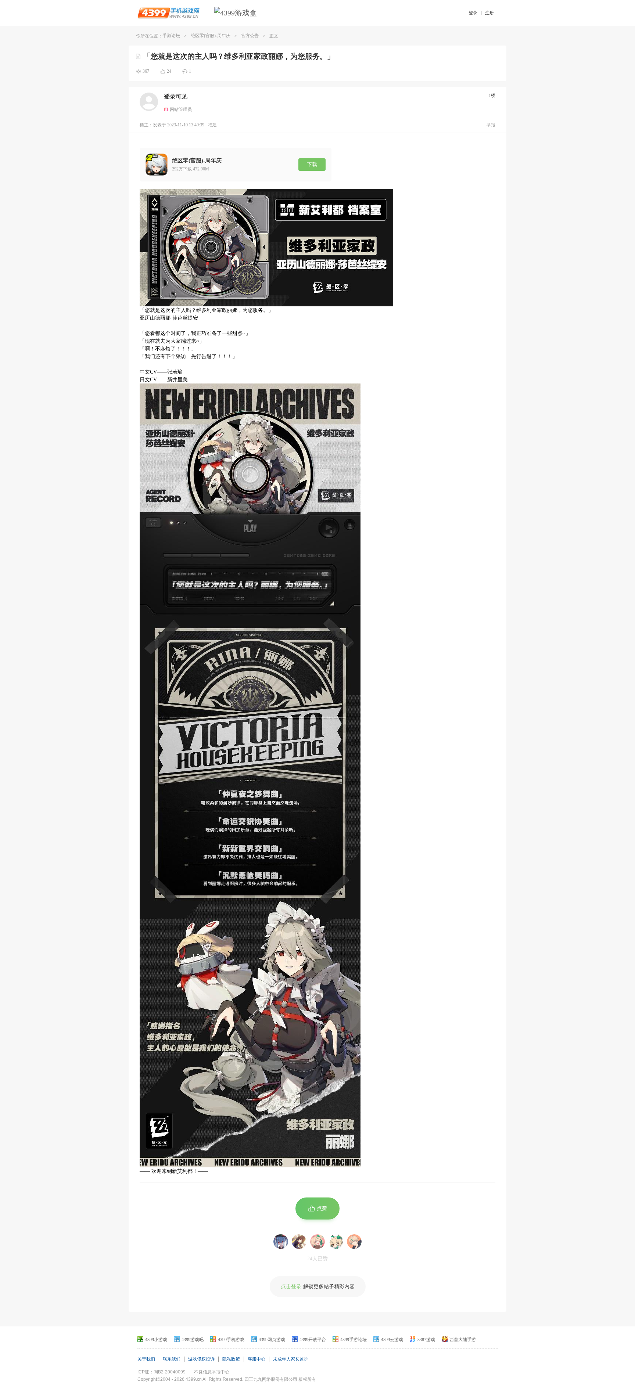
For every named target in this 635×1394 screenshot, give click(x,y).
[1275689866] (317, 1241)
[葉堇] (280, 1241)
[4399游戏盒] (235, 13)
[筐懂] (336, 1241)
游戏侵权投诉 (201, 1359)
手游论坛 (171, 35)
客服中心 (256, 1359)
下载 (312, 164)
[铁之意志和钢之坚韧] (299, 1241)
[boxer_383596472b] (354, 1241)
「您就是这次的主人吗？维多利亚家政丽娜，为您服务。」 (238, 56)
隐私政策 (231, 1359)
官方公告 (250, 35)
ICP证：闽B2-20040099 (161, 1372)
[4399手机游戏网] (168, 13)
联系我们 (171, 1359)
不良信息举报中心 (211, 1372)
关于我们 (146, 1359)
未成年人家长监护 (290, 1359)
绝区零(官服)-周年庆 (210, 35)
